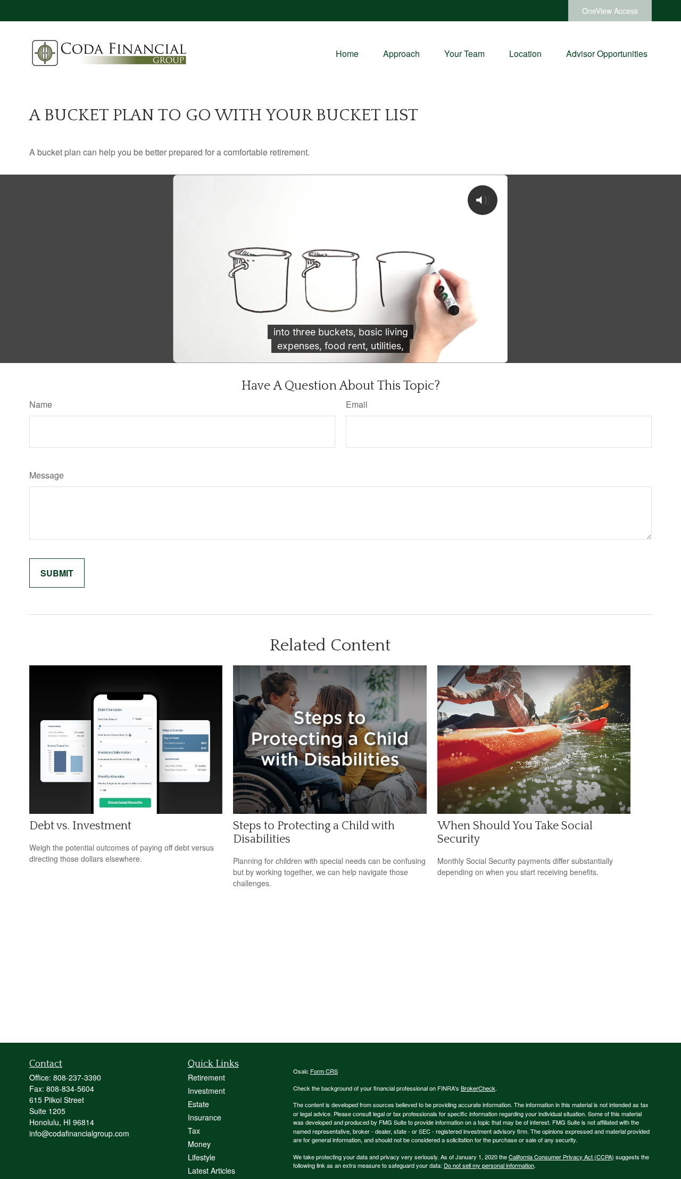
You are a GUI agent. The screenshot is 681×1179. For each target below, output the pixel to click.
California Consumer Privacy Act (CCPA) (561, 1156)
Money (199, 1144)
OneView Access (610, 10)
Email (357, 404)
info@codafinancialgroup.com (79, 1133)
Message (46, 475)
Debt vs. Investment (80, 825)
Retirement (206, 1077)
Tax (194, 1130)
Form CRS (324, 1071)
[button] (347, 53)
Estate (198, 1104)
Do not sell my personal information (489, 1165)
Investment (206, 1090)
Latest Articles (211, 1170)
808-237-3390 (77, 1077)
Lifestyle (201, 1157)
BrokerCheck (478, 1088)
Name (40, 404)
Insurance (204, 1117)
